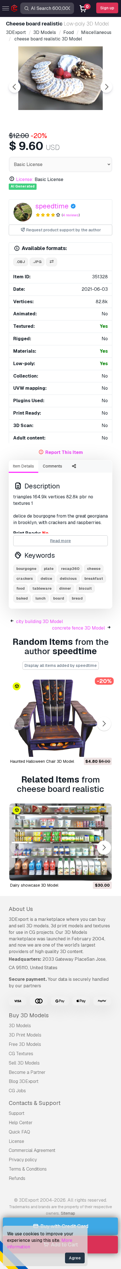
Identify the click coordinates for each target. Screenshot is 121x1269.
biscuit (85, 588)
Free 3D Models (25, 1044)
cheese (93, 568)
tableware (41, 588)
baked (22, 598)
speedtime (52, 206)
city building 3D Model (39, 621)
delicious (68, 578)
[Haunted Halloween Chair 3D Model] (60, 718)
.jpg (37, 261)
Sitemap (68, 1213)
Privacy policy (23, 1160)
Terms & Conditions (28, 1169)
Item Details (23, 466)
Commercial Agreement (32, 1150)
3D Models (20, 1026)
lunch (40, 598)
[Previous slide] (15, 87)
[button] (104, 724)
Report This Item (64, 452)
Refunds (17, 1178)
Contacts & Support (34, 1103)
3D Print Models (25, 1035)
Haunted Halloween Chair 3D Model (42, 761)
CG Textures (21, 1054)
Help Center (21, 1123)
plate (48, 568)
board (58, 598)
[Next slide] (106, 87)
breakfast (93, 578)
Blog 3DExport (24, 1081)
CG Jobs (17, 1091)
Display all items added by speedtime (60, 665)
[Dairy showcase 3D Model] (60, 842)
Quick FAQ (19, 1132)
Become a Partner (27, 1072)
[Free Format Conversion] (51, 262)
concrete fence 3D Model (78, 628)
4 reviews (70, 215)
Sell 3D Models (24, 1063)
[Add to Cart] (92, 749)
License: (24, 179)
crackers (24, 578)
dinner (65, 588)
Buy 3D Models (29, 1015)
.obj (20, 261)
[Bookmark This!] (103, 749)
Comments (52, 466)
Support (16, 1113)
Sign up (107, 7)
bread (77, 598)
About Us (21, 909)
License (16, 1141)
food (20, 588)
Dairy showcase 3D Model (34, 885)
